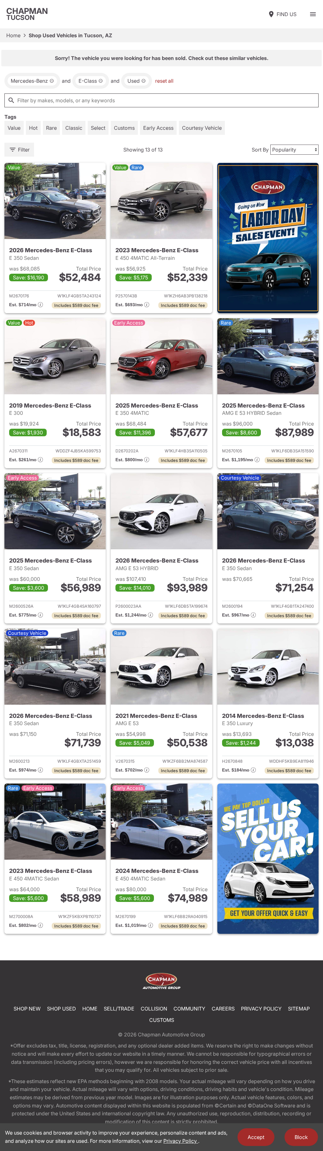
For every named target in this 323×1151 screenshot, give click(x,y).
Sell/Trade (119, 1008)
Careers (223, 1008)
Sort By (260, 149)
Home (13, 35)
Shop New (27, 1008)
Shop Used (61, 1008)
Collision (154, 1008)
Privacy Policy (261, 1008)
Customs (161, 1020)
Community (189, 1008)
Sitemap (299, 1008)
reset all (164, 81)
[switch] (313, 14)
